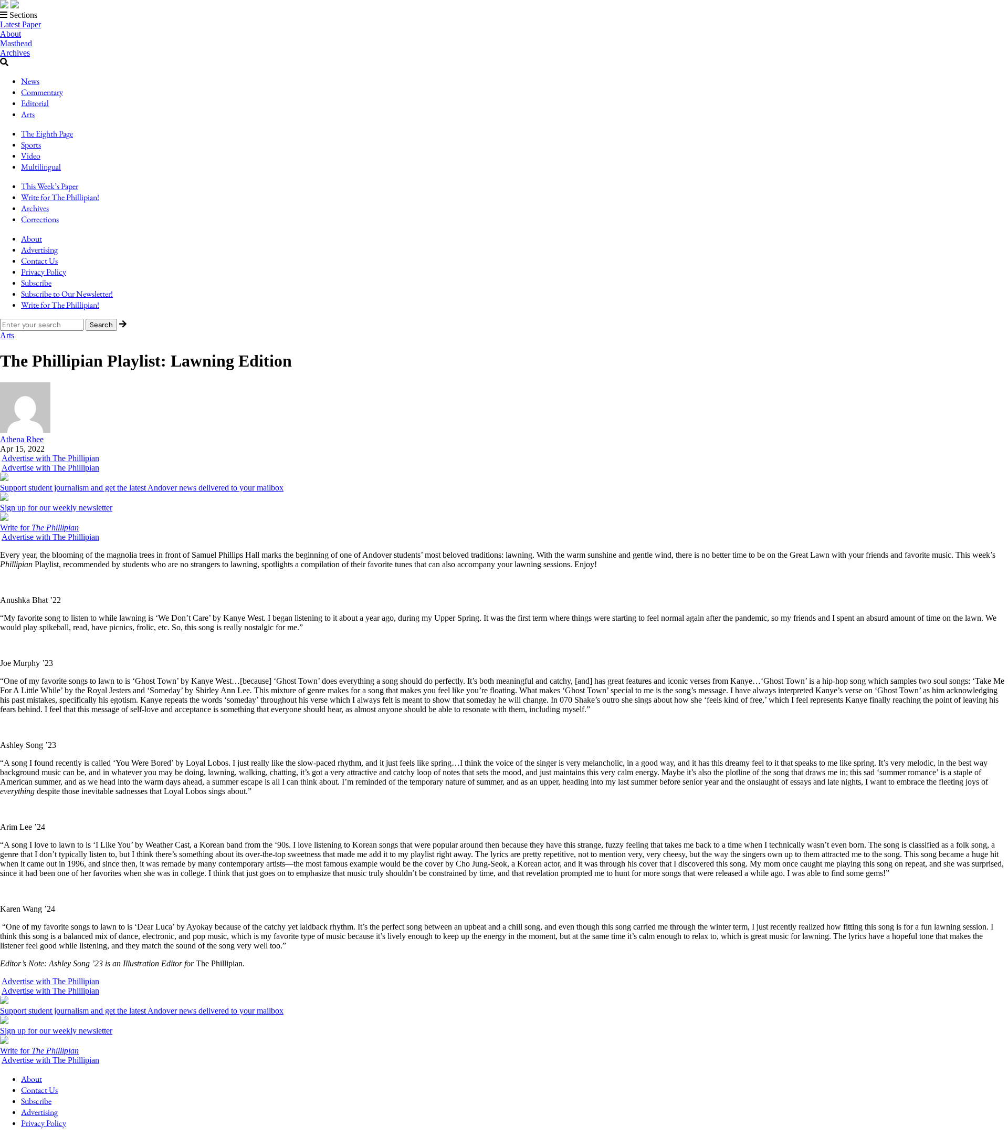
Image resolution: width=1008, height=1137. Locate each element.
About (10, 33)
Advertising (39, 249)
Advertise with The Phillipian (50, 458)
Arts (28, 114)
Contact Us (39, 260)
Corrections (40, 219)
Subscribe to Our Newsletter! (67, 293)
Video (30, 155)
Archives (15, 52)
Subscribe (36, 282)
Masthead (16, 43)
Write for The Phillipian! (60, 197)
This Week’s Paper (49, 186)
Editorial (35, 103)
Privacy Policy (43, 271)
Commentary (42, 92)
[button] (504, 15)
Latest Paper (20, 24)
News (30, 81)
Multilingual (41, 166)
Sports (31, 144)
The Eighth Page (47, 133)
